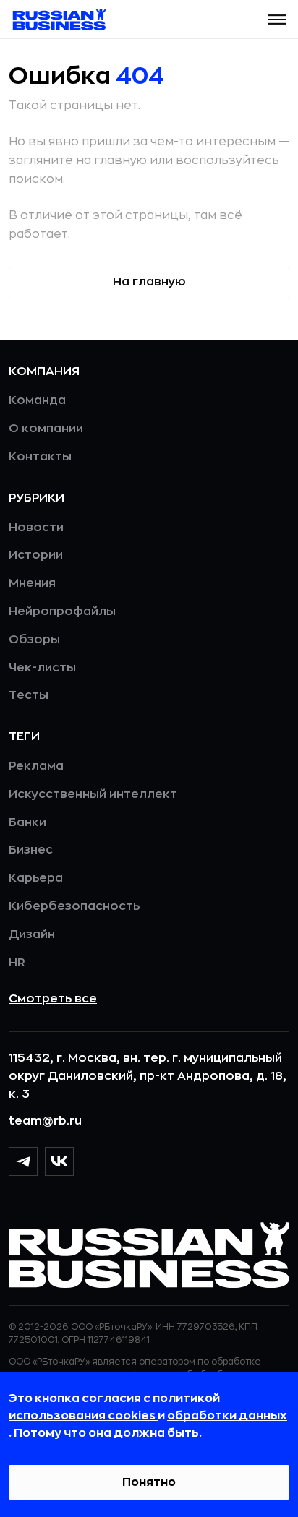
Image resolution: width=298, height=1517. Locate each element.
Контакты (40, 457)
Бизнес (31, 850)
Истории (36, 555)
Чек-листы (42, 668)
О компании (46, 428)
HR (17, 962)
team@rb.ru (45, 1121)
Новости (36, 527)
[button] (277, 19)
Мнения (32, 583)
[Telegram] (23, 1161)
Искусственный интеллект (93, 794)
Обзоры (34, 639)
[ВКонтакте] (59, 1161)
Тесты (28, 695)
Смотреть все (53, 999)
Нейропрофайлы (62, 611)
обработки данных (227, 1416)
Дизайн (32, 934)
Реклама (36, 766)
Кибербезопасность (74, 906)
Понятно (149, 1482)
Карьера (36, 878)
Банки (27, 822)
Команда (37, 400)
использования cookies (83, 1416)
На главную (149, 282)
